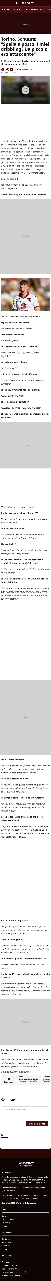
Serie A (5, 1216)
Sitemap (5, 1262)
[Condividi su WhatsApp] (2, 69)
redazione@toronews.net (27, 1198)
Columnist (6, 1222)
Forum (4, 1249)
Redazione (6, 1242)
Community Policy (9, 1265)
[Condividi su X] (11, 69)
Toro (18, 9)
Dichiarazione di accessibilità (14, 1272)
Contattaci (6, 1239)
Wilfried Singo (12, 169)
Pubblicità (6, 1246)
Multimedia (7, 1226)
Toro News (7, 9)
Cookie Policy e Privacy (11, 1269)
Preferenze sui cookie (11, 1275)
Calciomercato (8, 1219)
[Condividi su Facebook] (7, 69)
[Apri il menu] (3, 3)
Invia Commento (37, 1123)
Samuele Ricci (27, 169)
